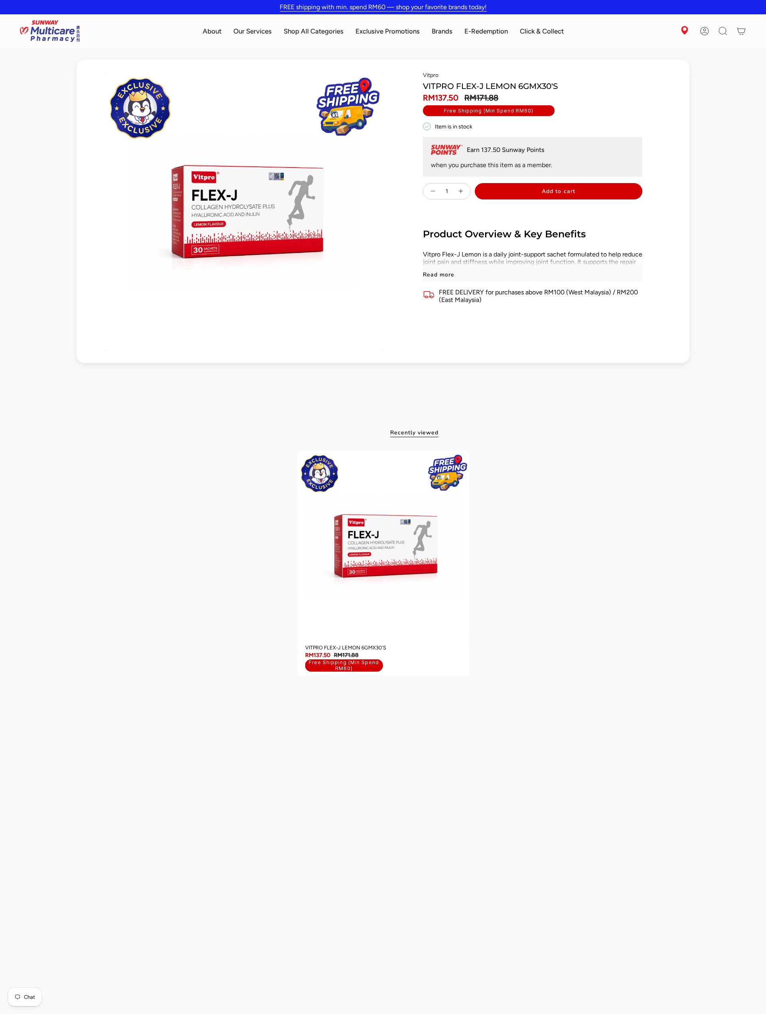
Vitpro (430, 75)
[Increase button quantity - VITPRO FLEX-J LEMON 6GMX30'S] (461, 191)
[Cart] (741, 31)
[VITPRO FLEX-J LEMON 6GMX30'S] (383, 545)
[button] (212, 31)
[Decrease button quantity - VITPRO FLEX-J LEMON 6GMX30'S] (432, 191)
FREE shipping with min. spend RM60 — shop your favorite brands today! (383, 7)
